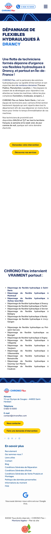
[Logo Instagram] (19, 438)
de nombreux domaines (26, 85)
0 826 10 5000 (27, 7)
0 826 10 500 (10, 408)
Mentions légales (19, 520)
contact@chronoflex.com (15, 415)
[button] (22, 430)
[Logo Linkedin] (8, 438)
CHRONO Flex (8, 80)
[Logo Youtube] (12, 438)
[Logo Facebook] (5, 438)
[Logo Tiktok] (15, 438)
